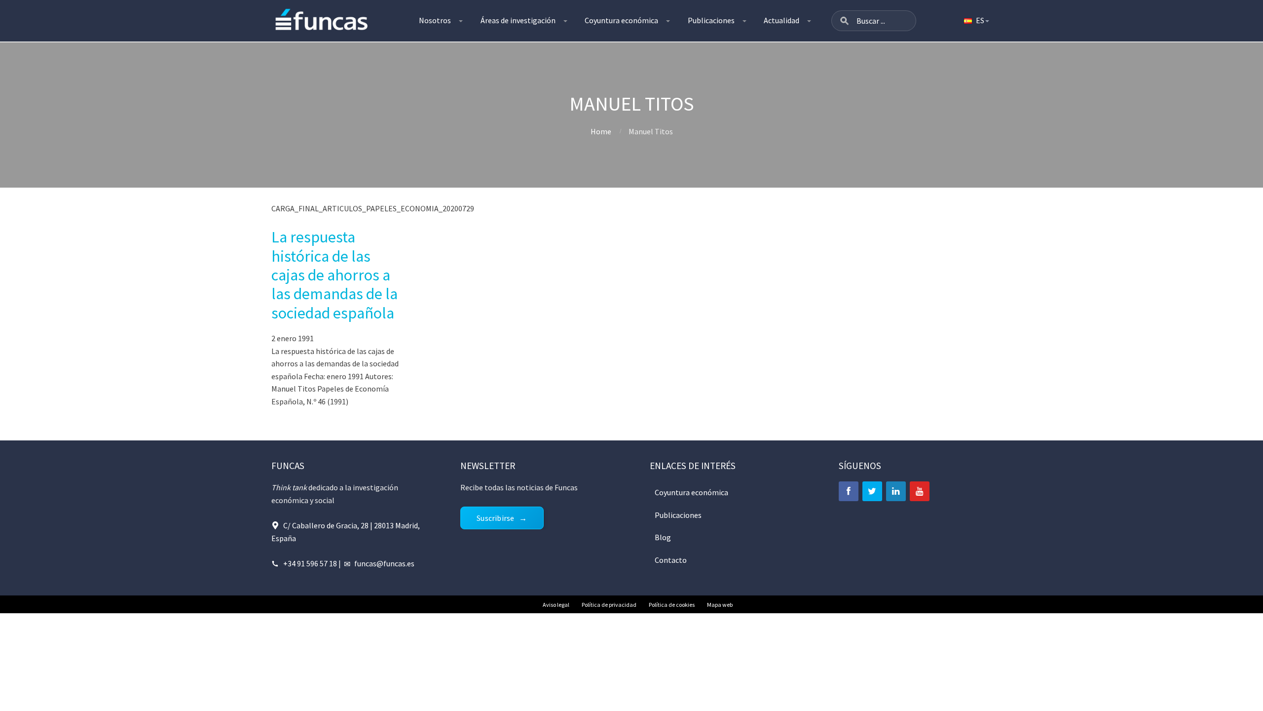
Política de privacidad (609, 604)
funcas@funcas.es (384, 563)
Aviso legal (556, 604)
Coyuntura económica (621, 20)
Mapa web (720, 604)
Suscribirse (495, 518)
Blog (663, 537)
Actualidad (781, 20)
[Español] (976, 20)
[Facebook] (848, 491)
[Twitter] (872, 491)
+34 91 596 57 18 (310, 563)
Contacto (671, 560)
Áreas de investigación (518, 20)
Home (601, 131)
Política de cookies (672, 604)
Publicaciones (711, 20)
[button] (844, 20)
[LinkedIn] (896, 491)
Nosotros (435, 20)
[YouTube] (919, 491)
